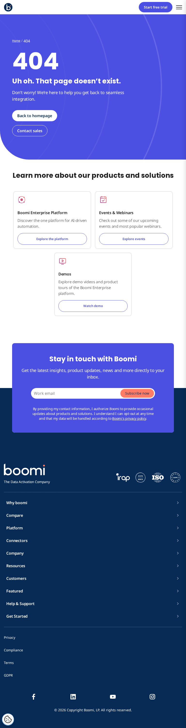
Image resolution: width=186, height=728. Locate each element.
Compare (14, 515)
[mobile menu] (179, 7)
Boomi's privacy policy (129, 418)
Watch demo (93, 306)
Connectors (16, 540)
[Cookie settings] (8, 719)
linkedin (73, 697)
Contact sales (29, 130)
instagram (152, 697)
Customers (16, 578)
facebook (33, 697)
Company (15, 553)
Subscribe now (137, 393)
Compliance (13, 650)
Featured (14, 591)
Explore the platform (52, 239)
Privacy (9, 637)
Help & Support (20, 603)
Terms (9, 662)
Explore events (134, 239)
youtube (113, 697)
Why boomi (16, 502)
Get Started (17, 616)
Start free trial (155, 7)
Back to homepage (34, 115)
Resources (15, 565)
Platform (14, 528)
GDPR (8, 675)
